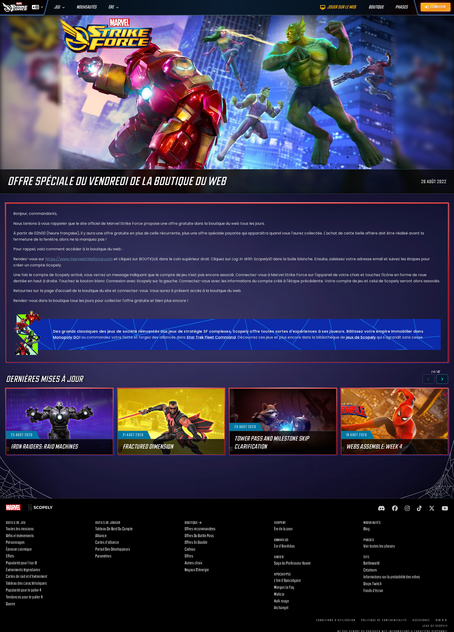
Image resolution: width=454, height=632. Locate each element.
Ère (111, 7)
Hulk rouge (281, 601)
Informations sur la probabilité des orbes (391, 577)
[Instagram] (407, 508)
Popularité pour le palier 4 (23, 590)
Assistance (421, 620)
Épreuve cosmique (19, 549)
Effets (10, 556)
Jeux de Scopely (435, 626)
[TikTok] (419, 508)
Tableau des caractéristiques (26, 583)
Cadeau (190, 549)
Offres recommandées (200, 528)
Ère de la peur (283, 528)
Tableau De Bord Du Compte (114, 528)
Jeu (57, 7)
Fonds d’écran (373, 590)
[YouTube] (445, 508)
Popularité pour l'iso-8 (21, 563)
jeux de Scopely (361, 337)
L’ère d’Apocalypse (287, 580)
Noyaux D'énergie (197, 569)
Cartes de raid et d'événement (26, 576)
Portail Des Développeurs (112, 549)
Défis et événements (20, 535)
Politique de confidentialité (384, 620)
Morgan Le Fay (284, 587)
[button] (428, 379)
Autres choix (193, 563)
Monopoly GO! (66, 337)
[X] (432, 508)
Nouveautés (86, 7)
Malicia (279, 594)
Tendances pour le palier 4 (24, 597)
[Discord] (381, 508)
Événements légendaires (23, 569)
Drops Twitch (372, 583)
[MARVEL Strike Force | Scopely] (15, 7)
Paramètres (103, 556)
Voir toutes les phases (379, 546)
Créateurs (370, 570)
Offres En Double (196, 542)
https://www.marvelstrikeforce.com (79, 259)
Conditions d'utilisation (336, 620)
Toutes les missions (20, 528)
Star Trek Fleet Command (211, 337)
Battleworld (371, 563)
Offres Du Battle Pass (199, 535)
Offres (189, 556)
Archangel (281, 607)
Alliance (101, 535)
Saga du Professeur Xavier (292, 563)
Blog (366, 528)
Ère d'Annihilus (284, 546)
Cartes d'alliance (107, 542)
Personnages (15, 542)
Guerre (10, 603)
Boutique (191, 523)
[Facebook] (395, 508)
